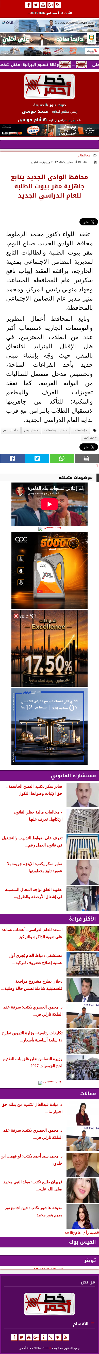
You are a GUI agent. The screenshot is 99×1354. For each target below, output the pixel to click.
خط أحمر (88, 437)
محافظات (83, 155)
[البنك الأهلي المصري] (49, 39)
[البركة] (49, 51)
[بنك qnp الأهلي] (49, 25)
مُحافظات (79, 430)
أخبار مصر (30, 430)
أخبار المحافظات (54, 430)
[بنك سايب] (49, 648)
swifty (70, 1232)
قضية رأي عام (87, 1232)
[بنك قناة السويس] (49, 726)
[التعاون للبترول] (49, 570)
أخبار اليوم (9, 430)
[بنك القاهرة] (49, 529)
